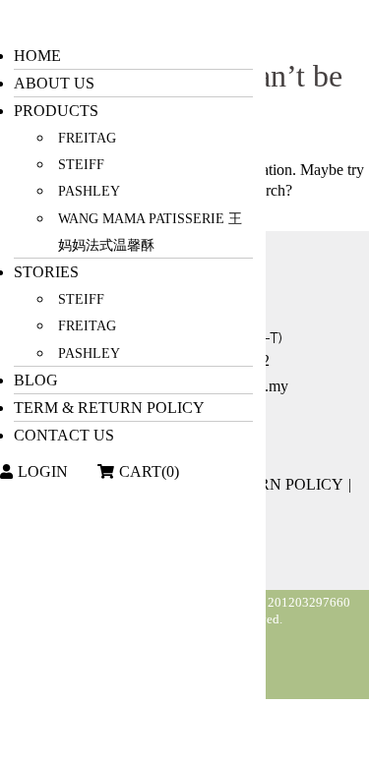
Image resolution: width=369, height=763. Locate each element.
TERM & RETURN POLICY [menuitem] (109, 407)
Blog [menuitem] (36, 380)
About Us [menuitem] (54, 83)
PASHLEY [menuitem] (89, 191)
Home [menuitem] (37, 55)
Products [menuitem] (56, 110)
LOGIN (43, 471)
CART (149, 471)
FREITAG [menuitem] (87, 138)
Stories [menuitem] (46, 272)
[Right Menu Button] (14, 20)
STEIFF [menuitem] (81, 164)
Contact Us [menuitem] (64, 435)
